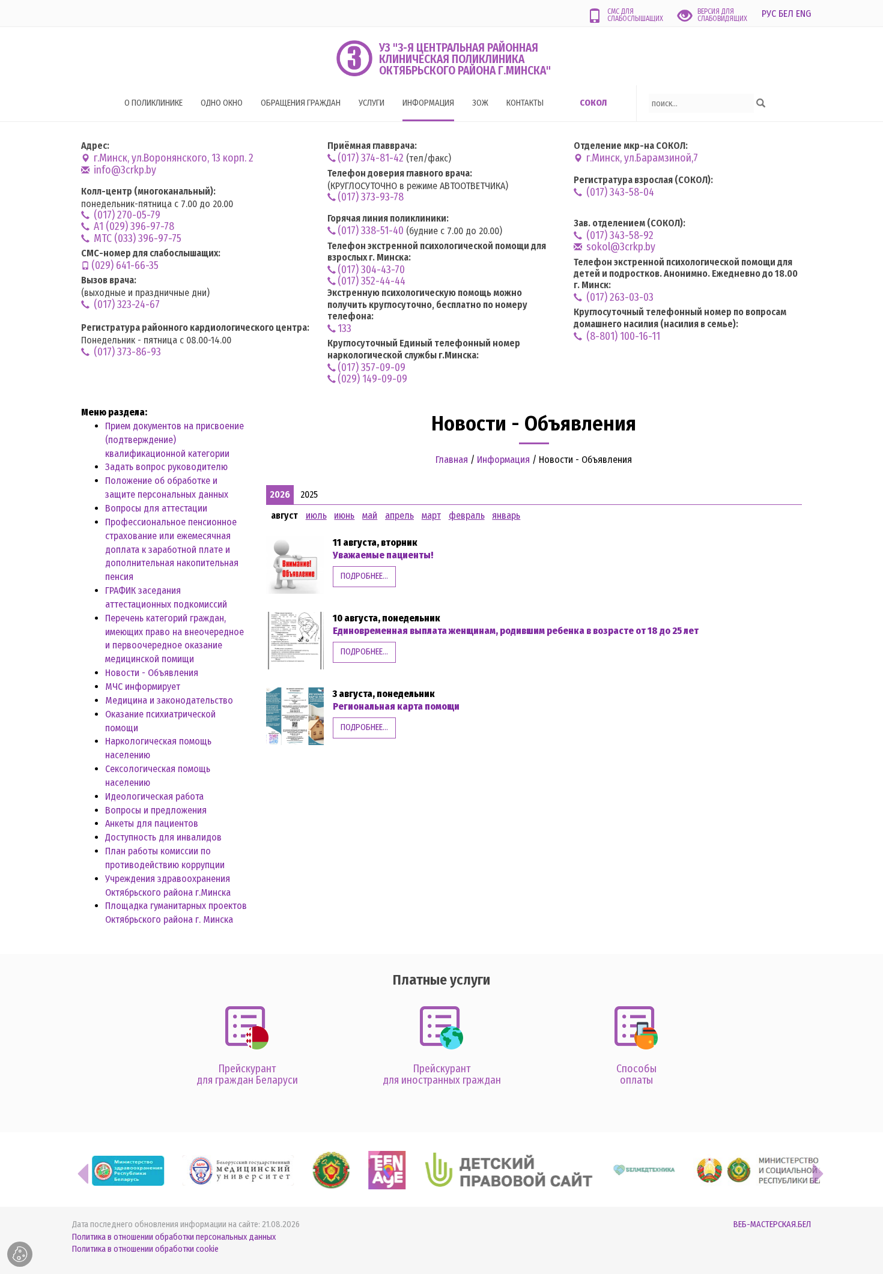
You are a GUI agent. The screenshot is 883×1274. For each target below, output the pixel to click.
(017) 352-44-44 (371, 281)
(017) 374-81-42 (371, 158)
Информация (428, 103)
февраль (467, 515)
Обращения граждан (301, 103)
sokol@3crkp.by (619, 247)
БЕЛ (785, 13)
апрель (399, 515)
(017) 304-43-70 (371, 270)
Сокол (593, 103)
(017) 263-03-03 (619, 297)
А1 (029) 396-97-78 (132, 226)
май (369, 515)
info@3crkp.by (123, 170)
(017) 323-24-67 (125, 304)
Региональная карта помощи (396, 706)
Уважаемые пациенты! (383, 555)
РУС (769, 13)
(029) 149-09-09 (372, 379)
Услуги (371, 103)
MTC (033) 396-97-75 (136, 238)
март (431, 515)
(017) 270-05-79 (125, 215)
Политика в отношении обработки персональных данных (174, 1237)
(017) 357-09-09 (371, 367)
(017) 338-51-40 (371, 231)
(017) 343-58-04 (619, 192)
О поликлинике (153, 103)
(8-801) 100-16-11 (622, 336)
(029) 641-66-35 (125, 265)
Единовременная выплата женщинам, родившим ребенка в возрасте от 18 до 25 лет (516, 630)
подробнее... (364, 576)
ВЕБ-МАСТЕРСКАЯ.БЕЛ (772, 1224)
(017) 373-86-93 (126, 352)
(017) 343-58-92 (619, 235)
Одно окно (222, 103)
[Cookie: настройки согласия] (19, 1254)
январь (506, 515)
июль (316, 515)
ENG (803, 13)
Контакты (525, 103)
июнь (344, 515)
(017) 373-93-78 (371, 197)
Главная (451, 459)
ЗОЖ (480, 103)
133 (344, 328)
